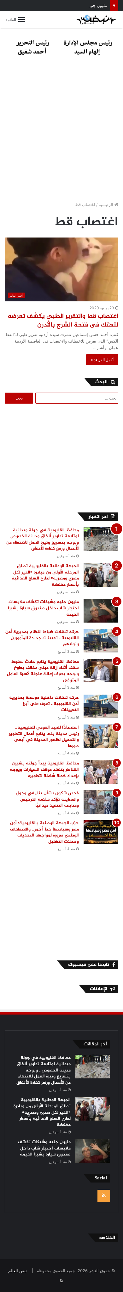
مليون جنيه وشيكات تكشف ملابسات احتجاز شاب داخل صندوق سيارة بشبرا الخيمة (43, 608)
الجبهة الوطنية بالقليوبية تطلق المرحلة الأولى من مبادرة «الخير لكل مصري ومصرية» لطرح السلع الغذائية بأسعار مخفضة (45, 575)
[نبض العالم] (96, 19)
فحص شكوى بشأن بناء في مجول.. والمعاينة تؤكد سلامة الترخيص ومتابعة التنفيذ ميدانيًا (46, 799)
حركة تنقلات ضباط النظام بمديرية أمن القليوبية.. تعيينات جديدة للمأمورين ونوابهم (42, 638)
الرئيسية (106, 204)
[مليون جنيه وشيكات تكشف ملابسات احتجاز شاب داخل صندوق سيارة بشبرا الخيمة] (101, 611)
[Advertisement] (61, 130)
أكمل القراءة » (102, 359)
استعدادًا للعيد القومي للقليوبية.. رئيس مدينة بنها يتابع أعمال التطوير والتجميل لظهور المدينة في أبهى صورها (44, 737)
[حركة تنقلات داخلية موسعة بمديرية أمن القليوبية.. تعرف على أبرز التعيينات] (101, 706)
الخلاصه (107, 1238)
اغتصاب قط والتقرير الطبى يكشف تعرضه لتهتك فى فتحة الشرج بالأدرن (63, 320)
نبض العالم (17, 1270)
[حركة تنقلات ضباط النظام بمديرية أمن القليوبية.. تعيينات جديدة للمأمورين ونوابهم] (101, 640)
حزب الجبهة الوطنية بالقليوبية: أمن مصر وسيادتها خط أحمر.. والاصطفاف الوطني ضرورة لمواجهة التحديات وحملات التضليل (44, 832)
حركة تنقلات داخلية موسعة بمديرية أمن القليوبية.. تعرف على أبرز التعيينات (44, 703)
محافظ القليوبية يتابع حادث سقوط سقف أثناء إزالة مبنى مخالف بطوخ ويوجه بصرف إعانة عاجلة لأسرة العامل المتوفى (43, 671)
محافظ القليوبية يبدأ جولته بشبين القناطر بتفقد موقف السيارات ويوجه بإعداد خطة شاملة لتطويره (44, 769)
